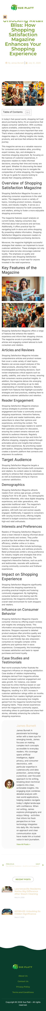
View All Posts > (23, 844)
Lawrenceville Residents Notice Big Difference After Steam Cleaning (28, 891)
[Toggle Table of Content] (26, 112)
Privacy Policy (23, 987)
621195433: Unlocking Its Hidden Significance (27, 912)
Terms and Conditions (23, 992)
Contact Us (23, 981)
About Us (23, 976)
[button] (5, 17)
